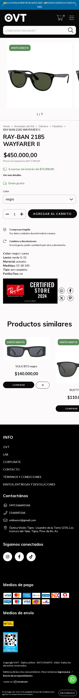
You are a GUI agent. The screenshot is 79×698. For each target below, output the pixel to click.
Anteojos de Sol (24, 126)
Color (6, 191)
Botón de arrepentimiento (18, 675)
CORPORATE (12, 462)
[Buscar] (71, 30)
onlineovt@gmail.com (22, 520)
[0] (60, 19)
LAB (5, 454)
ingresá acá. (64, 671)
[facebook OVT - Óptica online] (19, 556)
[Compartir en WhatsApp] (62, 291)
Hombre (57, 126)
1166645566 (17, 512)
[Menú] (71, 18)
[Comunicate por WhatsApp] (72, 679)
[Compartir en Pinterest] (70, 299)
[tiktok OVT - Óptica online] (31, 556)
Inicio (6, 126)
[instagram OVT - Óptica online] (7, 556)
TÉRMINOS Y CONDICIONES (22, 477)
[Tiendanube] (15, 682)
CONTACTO (11, 469)
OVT (6, 447)
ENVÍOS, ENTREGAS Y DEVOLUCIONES (29, 484)
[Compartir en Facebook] (70, 292)
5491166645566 (19, 505)
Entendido (67, 693)
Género (43, 126)
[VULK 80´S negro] (43, 385)
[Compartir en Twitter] (62, 299)
